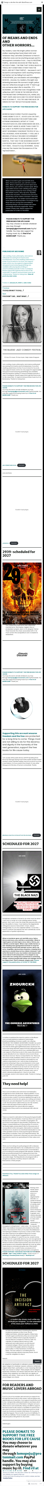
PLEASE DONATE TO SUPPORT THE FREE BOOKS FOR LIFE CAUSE (21, 387)
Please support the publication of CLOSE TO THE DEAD (19, 209)
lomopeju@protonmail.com (18, 391)
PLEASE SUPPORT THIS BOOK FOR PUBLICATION (19, 1252)
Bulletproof (30, 1255)
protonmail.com (18, 228)
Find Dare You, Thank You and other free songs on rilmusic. (20, 1174)
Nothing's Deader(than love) (13, 1255)
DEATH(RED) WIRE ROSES (9, 465)
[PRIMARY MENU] (39, 9)
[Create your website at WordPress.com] (22, 2)
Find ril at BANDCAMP (20, 1470)
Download (21, 465)
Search (4, 1358)
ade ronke (27, 283)
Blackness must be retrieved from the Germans (16, 835)
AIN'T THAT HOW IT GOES (18, 1254)
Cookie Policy (7, 1478)
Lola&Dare (5, 543)
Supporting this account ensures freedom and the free (19, 735)
